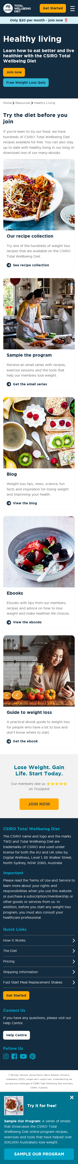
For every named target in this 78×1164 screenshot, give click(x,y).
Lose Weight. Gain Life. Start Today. (39, 770)
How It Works (14, 940)
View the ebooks (27, 622)
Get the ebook (25, 741)
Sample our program (39, 1154)
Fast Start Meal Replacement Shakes (32, 982)
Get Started (53, 8)
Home (7, 102)
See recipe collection (31, 265)
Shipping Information (20, 972)
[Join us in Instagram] (6, 1056)
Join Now (39, 804)
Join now (14, 72)
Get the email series (30, 384)
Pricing (9, 961)
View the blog (25, 503)
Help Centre (16, 1035)
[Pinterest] (33, 1056)
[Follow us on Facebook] (14, 1056)
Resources (22, 102)
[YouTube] (23, 1056)
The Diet (10, 951)
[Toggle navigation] (71, 8)
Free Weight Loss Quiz (26, 82)
